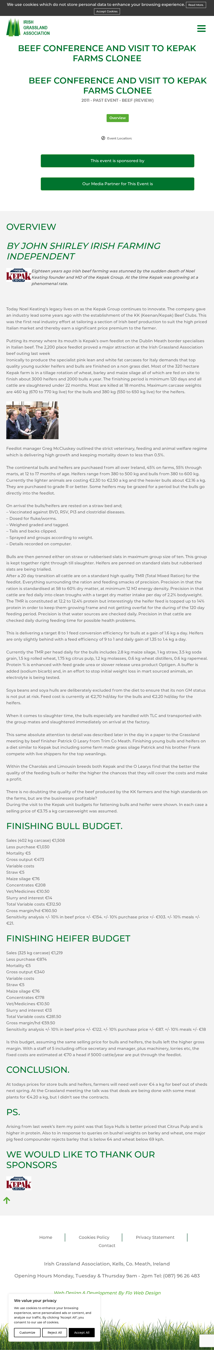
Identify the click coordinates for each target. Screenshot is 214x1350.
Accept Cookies (107, 11)
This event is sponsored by (117, 160)
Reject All (55, 1332)
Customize (27, 1332)
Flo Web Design (142, 1292)
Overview (118, 118)
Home (45, 1237)
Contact (107, 1245)
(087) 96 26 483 (181, 1276)
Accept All (81, 1332)
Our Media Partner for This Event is (117, 183)
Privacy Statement (155, 1237)
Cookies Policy (94, 1237)
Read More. (196, 5)
